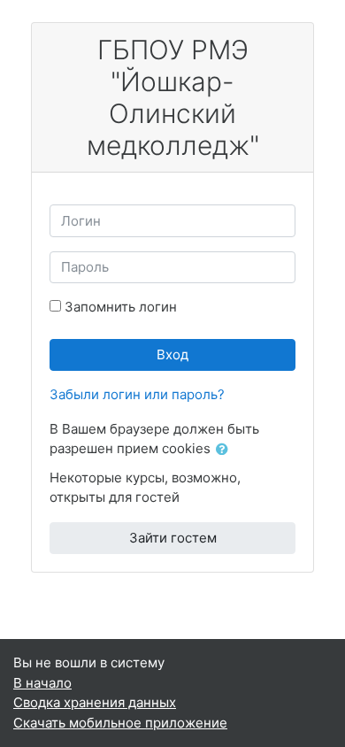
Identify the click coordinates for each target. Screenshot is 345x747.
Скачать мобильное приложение (120, 722)
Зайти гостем (173, 537)
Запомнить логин (121, 306)
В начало (42, 682)
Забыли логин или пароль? (137, 394)
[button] (225, 450)
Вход (172, 354)
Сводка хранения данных (94, 702)
